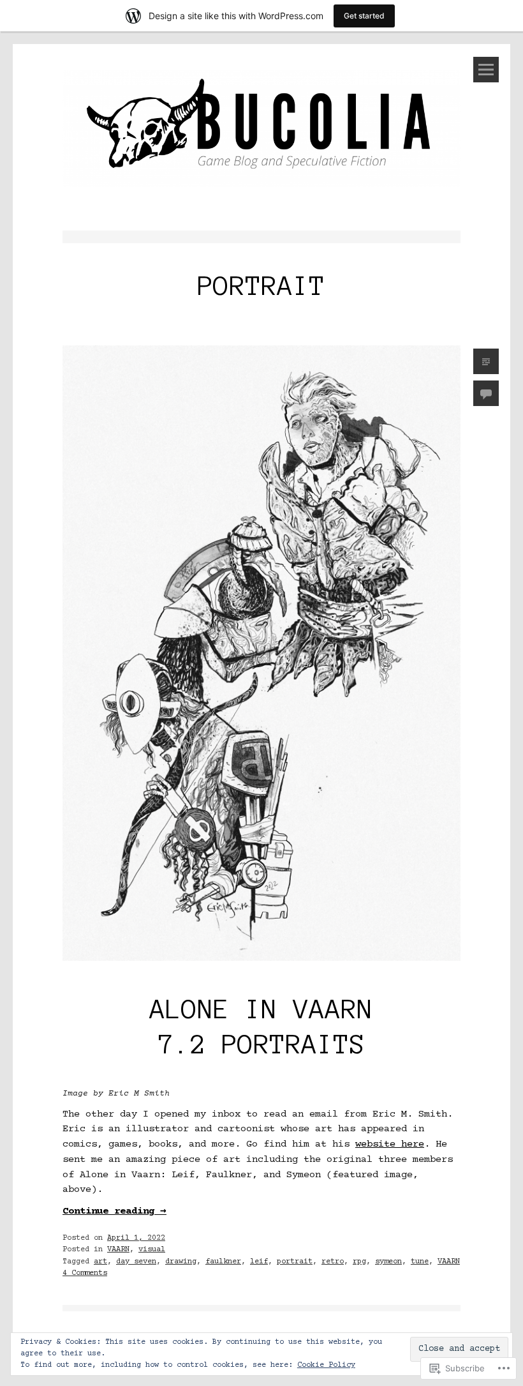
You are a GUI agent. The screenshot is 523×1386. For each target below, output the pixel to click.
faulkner (223, 1261)
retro (332, 1261)
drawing (180, 1261)
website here (389, 1144)
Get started (364, 15)
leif (259, 1261)
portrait (295, 1261)
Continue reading (114, 1211)
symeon (388, 1261)
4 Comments (85, 1273)
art (100, 1261)
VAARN (118, 1249)
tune (420, 1261)
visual (151, 1249)
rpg (359, 1261)
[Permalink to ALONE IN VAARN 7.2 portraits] (261, 965)
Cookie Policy (326, 1365)
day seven (136, 1261)
